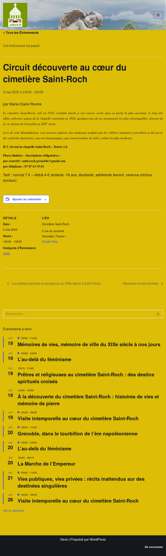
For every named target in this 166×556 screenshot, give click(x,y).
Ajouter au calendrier (26, 199)
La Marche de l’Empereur (46, 463)
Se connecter (154, 547)
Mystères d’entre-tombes (141, 283)
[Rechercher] (158, 314)
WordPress (98, 539)
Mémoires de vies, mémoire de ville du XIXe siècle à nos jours (89, 344)
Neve (64, 539)
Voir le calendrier (13, 510)
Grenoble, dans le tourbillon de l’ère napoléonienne (77, 433)
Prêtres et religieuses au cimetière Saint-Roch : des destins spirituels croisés (86, 378)
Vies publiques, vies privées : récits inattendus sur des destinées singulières (81, 482)
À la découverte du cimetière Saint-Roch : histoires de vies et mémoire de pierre (88, 400)
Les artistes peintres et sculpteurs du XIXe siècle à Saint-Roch (56, 283)
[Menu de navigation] (158, 15)
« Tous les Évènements (21, 32)
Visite (6, 253)
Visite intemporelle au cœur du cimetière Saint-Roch (78, 418)
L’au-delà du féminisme (44, 359)
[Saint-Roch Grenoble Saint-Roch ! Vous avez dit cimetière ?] (15, 15)
